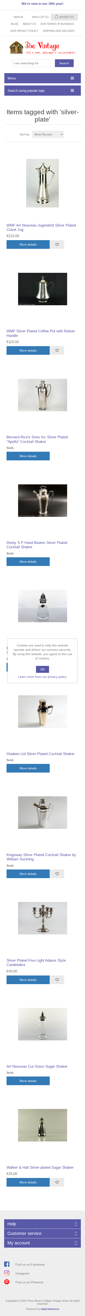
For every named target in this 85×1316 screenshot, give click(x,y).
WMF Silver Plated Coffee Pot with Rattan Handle (41, 333)
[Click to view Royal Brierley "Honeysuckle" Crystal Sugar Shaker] (42, 606)
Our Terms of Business (57, 24)
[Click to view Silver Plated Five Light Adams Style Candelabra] (42, 918)
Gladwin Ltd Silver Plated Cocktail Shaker (41, 754)
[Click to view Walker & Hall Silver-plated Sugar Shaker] (42, 1125)
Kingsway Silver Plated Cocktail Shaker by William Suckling (41, 857)
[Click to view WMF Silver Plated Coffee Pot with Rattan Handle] (42, 289)
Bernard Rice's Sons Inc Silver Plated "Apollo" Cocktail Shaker (37, 439)
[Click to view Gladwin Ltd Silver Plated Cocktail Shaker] (42, 712)
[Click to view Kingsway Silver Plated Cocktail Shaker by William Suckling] (42, 813)
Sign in (18, 17)
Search (64, 63)
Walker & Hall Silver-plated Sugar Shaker (40, 1167)
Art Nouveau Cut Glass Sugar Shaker (37, 1066)
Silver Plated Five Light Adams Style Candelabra (36, 962)
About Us (29, 24)
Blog (14, 24)
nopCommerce (50, 1309)
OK (42, 669)
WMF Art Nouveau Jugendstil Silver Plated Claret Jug (41, 227)
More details (28, 244)
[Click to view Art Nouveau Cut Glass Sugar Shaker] (42, 1024)
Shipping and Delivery (59, 30)
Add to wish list (57, 244)
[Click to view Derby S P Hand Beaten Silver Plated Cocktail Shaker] (42, 500)
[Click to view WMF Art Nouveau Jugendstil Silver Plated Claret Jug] (42, 183)
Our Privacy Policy (24, 30)
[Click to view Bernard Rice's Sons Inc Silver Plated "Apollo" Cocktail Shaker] (42, 395)
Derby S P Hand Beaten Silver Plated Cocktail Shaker (37, 545)
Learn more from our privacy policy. (42, 676)
